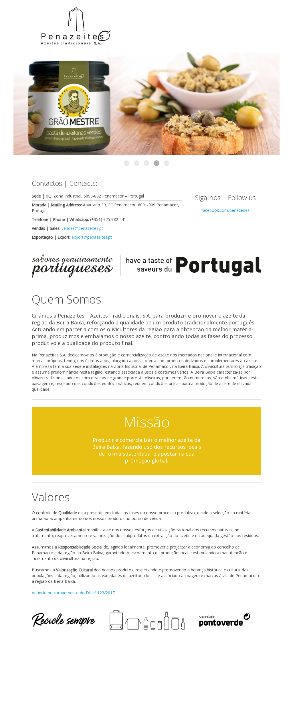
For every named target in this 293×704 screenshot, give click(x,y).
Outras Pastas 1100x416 (136, 163)
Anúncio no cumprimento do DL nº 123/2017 (73, 592)
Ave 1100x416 (156, 163)
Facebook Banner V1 (126, 163)
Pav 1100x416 (166, 163)
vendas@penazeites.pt (82, 228)
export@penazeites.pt (92, 237)
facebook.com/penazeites (225, 210)
